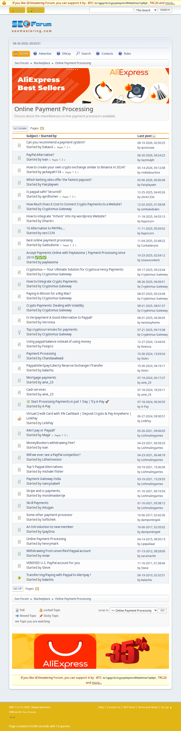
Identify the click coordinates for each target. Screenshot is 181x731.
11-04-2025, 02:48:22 (151, 241)
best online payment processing (49, 240)
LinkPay (47, 423)
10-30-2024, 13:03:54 (151, 354)
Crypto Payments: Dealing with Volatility (55, 305)
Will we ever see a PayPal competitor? (53, 455)
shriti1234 (147, 197)
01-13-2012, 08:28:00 (151, 551)
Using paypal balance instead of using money (58, 341)
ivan (45, 159)
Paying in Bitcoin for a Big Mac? (48, 293)
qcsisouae (147, 148)
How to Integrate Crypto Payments (51, 281)
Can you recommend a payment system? (55, 142)
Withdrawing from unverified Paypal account (58, 551)
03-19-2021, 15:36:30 (151, 467)
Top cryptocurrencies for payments (51, 329)
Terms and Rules (148, 707)
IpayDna (48, 531)
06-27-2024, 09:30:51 (151, 416)
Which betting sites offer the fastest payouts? (59, 180)
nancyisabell (51, 483)
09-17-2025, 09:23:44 (151, 270)
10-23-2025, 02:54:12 (151, 255)
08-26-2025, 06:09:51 (151, 282)
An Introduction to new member (50, 527)
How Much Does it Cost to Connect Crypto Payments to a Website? (74, 204)
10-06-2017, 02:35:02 (151, 527)
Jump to (103, 610)
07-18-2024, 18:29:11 (151, 390)
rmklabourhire (150, 173)
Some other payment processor (49, 515)
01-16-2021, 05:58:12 (151, 503)
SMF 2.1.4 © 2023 (19, 707)
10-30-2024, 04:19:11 (151, 366)
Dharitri (47, 221)
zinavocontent (150, 260)
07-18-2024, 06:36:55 (151, 402)
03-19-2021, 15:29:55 (151, 479)
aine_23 (47, 382)
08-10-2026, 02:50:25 (151, 143)
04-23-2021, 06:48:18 (151, 455)
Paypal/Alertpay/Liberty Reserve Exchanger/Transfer (64, 365)
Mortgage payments (41, 377)
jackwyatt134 (51, 172)
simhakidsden (150, 209)
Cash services (36, 389)
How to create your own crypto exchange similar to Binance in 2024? (75, 167)
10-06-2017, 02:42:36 (151, 515)
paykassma (50, 262)
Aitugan (47, 507)
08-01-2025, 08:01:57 (151, 306)
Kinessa (146, 347)
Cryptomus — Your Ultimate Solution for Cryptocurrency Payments (74, 269)
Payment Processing (41, 353)
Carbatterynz (149, 246)
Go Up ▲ (166, 707)
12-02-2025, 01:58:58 (151, 205)
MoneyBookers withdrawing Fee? (50, 443)
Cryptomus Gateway (57, 209)
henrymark (50, 543)
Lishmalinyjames (152, 436)
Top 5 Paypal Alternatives (44, 467)
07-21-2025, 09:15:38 (151, 330)
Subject (32, 136)
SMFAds (13, 712)
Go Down (20, 128)
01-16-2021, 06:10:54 (151, 491)
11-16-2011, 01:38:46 (151, 563)
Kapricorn (147, 221)
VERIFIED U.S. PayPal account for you (53, 563)
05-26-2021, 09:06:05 (151, 431)
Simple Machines (40, 707)
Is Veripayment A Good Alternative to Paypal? (59, 317)
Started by (49, 136)
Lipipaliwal (148, 544)
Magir (46, 435)
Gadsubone (50, 245)
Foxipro (47, 346)
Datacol (47, 147)
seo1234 (48, 233)
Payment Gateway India (43, 479)
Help (101, 707)
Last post (144, 136)
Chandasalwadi (52, 358)
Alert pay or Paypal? (40, 430)
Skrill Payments (37, 503)
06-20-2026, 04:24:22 (151, 155)
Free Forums (29, 712)
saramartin (148, 556)
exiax (46, 555)
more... (170, 3)
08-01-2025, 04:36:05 (151, 318)
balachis (47, 370)
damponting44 (150, 520)
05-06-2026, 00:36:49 (151, 180)
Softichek (49, 519)
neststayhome (150, 323)
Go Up (17, 588)
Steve (46, 567)
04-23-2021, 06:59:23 (151, 443)
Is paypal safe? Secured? (44, 192)
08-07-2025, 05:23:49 (151, 294)
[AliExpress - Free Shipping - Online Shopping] (90, 102)
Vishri (144, 359)
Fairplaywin (50, 184)
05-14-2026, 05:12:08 (151, 168)
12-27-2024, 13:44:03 (151, 342)
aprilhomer (50, 196)
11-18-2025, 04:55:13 (151, 217)
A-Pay (46, 406)
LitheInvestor (52, 459)
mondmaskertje (53, 495)
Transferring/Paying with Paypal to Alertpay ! (58, 575)
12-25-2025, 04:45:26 (151, 192)
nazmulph (147, 160)
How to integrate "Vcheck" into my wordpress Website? (66, 216)
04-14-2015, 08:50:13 (151, 539)
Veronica (48, 322)
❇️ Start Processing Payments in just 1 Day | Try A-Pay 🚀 (67, 401)
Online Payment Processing (46, 539)
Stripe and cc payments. (43, 491)
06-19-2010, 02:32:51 (151, 575)
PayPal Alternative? (40, 155)
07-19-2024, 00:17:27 (151, 378)
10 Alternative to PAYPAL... (45, 228)
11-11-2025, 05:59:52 (151, 229)
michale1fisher (53, 471)
